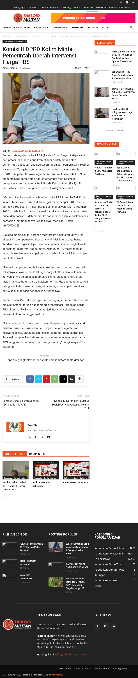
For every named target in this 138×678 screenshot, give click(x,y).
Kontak (77, 7)
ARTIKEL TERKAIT (15, 454)
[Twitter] (38, 379)
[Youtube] (132, 2)
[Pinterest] (46, 379)
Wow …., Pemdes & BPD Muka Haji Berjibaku (103, 170)
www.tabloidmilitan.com (28, 150)
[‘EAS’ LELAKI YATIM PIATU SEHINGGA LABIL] (56, 568)
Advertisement (102, 668)
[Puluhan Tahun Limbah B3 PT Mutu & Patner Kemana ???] (16, 470)
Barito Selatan (42, 27)
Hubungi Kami (120, 668)
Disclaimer (101, 7)
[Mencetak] (71, 379)
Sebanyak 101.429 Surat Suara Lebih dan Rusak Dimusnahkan (123, 75)
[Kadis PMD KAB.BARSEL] (76, 470)
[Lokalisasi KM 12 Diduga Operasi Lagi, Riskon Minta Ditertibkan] (102, 113)
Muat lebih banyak (114, 130)
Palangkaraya (22, 27)
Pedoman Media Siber (119, 7)
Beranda (7, 36)
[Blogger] (30, 437)
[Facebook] (121, 2)
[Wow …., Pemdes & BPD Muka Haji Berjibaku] (104, 158)
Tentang (67, 7)
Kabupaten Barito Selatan (27, 36)
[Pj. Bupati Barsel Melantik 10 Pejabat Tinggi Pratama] (126, 192)
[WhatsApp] (54, 379)
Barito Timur (60, 27)
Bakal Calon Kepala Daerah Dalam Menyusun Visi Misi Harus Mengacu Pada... (125, 174)
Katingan (93, 27)
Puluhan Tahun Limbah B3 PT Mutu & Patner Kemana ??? (14, 486)
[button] (131, 27)
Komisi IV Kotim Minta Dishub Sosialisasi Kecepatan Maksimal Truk (70, 404)
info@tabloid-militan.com (70, 654)
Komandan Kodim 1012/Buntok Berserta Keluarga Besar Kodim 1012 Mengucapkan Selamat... (104, 212)
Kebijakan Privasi (82, 668)
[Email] (63, 379)
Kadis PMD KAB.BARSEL (76, 482)
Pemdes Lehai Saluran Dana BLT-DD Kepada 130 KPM (22, 402)
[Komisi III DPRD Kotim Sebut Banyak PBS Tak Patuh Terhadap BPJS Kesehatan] (102, 92)
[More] (80, 379)
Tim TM (13, 67)
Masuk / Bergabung (51, 7)
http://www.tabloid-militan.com (42, 430)
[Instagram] (127, 2)
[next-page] (10, 496)
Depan (7, 27)
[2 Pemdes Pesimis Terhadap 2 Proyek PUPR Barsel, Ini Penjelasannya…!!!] (56, 582)
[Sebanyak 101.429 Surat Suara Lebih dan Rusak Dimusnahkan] (102, 75)
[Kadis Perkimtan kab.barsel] (46, 470)
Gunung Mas (78, 27)
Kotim (105, 27)
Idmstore (57, 674)
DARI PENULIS (37, 454)
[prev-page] (5, 496)
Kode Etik (88, 7)
